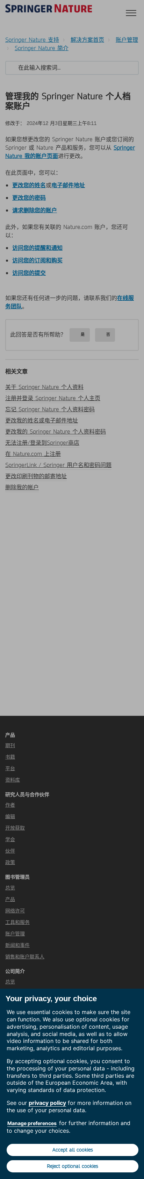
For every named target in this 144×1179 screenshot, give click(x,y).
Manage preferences (32, 1123)
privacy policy (47, 1102)
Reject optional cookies (72, 1166)
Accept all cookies (72, 1149)
